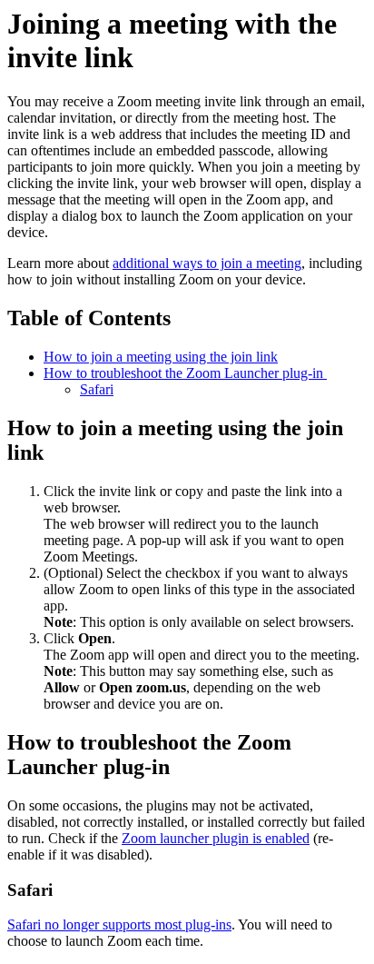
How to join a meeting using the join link (161, 356)
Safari (96, 389)
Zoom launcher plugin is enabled (216, 838)
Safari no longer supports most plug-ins (119, 924)
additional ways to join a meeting (207, 263)
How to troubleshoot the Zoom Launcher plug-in (185, 373)
